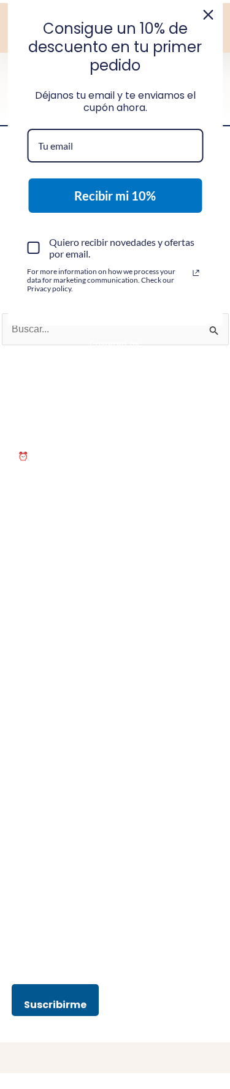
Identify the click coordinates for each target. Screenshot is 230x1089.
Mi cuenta (37, 730)
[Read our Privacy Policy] (195, 273)
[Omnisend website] (115, 353)
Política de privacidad (59, 812)
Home (29, 714)
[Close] (208, 14)
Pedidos (33, 745)
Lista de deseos (48, 761)
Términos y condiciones (64, 796)
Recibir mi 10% (115, 195)
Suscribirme (55, 1005)
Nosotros (35, 698)
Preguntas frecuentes (59, 776)
